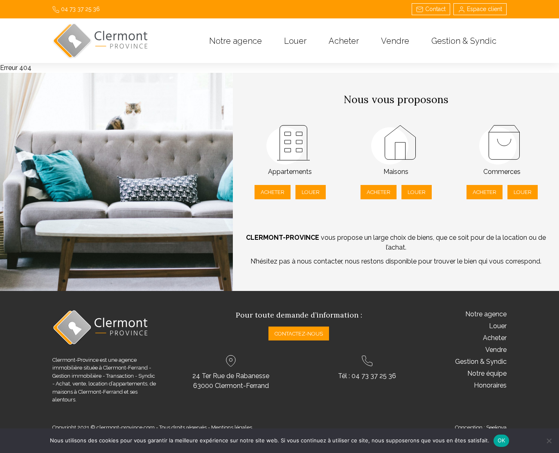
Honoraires (490, 385)
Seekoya (496, 427)
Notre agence (235, 41)
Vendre (395, 41)
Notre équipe (487, 373)
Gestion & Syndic (463, 41)
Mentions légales (231, 427)
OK (501, 440)
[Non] (549, 441)
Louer (295, 41)
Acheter (344, 41)
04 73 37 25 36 (79, 9)
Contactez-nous (299, 334)
